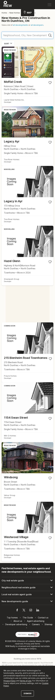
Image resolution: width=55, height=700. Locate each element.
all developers (37, 25)
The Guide (28, 617)
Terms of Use (25, 681)
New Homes (14, 13)
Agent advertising (35, 621)
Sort (6, 44)
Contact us (43, 617)
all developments (20, 25)
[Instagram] (30, 610)
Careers (36, 624)
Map (29, 12)
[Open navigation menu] (49, 4)
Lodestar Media (35, 641)
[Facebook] (17, 610)
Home (4, 13)
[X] (24, 610)
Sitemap (49, 624)
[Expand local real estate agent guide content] (27, 594)
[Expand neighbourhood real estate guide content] (27, 587)
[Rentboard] (32, 634)
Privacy (27, 644)
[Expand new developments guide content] (27, 601)
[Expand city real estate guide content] (27, 580)
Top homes (12, 617)
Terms (37, 644)
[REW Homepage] (8, 4)
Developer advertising (16, 624)
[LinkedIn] (37, 610)
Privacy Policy (10, 681)
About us (17, 621)
